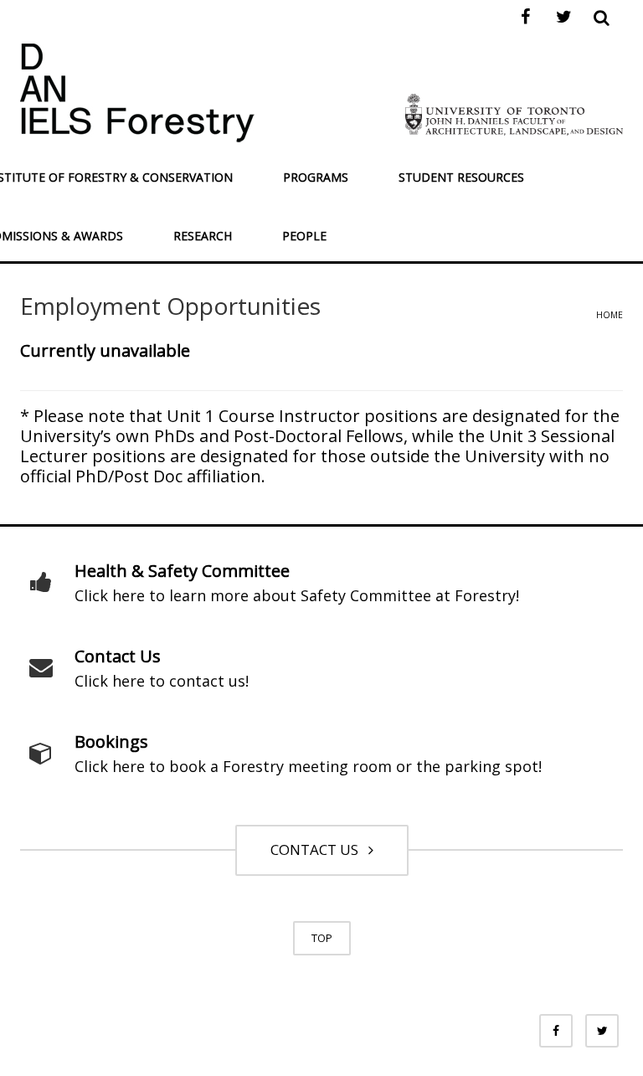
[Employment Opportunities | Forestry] (137, 91)
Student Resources (461, 177)
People (304, 236)
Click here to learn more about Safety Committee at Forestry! (297, 595)
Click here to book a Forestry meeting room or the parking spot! (308, 766)
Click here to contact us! (162, 681)
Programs (315, 177)
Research (202, 236)
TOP (321, 937)
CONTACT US (317, 849)
